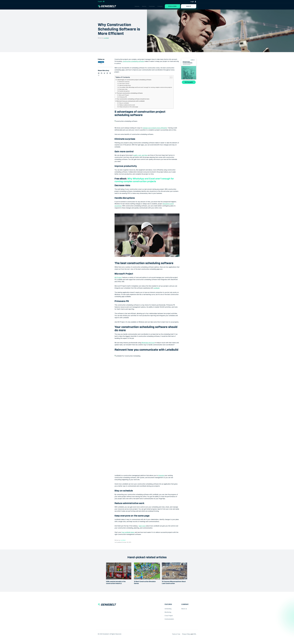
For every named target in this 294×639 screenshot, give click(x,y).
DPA (194, 634)
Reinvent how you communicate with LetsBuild (130, 101)
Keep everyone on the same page (129, 107)
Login (192, 1)
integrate (161, 475)
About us (184, 609)
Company (160, 6)
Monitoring (168, 612)
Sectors (144, 6)
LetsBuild (106, 38)
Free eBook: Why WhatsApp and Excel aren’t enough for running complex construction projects (145, 87)
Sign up (188, 6)
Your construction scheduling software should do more (133, 99)
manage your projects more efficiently (155, 128)
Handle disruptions (124, 91)
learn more (142, 526)
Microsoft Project (124, 95)
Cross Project (169, 616)
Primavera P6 (123, 97)
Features (137, 6)
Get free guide (189, 82)
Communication (169, 619)
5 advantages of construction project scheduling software (133, 80)
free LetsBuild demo (128, 532)
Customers (152, 6)
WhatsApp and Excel (148, 343)
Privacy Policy (186, 634)
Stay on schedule (124, 103)
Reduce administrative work (127, 105)
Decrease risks (123, 89)
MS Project (118, 277)
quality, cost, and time (140, 155)
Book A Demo (172, 6)
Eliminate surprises (124, 82)
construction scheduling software (133, 61)
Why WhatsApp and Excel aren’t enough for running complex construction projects (144, 180)
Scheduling (168, 609)
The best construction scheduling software (130, 93)
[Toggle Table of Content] (170, 77)
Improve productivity (125, 85)
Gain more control (124, 83)
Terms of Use (176, 634)
